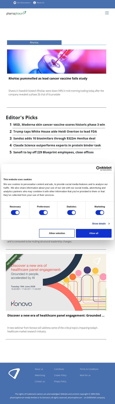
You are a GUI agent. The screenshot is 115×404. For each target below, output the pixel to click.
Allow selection (57, 233)
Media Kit (40, 2)
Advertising (40, 375)
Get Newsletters (24, 2)
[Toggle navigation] (108, 13)
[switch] (43, 212)
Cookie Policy (60, 375)
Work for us (85, 375)
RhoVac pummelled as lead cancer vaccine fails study (48, 78)
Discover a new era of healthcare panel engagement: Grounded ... (56, 315)
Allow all (93, 233)
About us (39, 369)
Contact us (40, 381)
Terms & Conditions (89, 369)
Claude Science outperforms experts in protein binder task (57, 145)
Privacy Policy (60, 381)
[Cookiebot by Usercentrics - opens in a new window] (98, 168)
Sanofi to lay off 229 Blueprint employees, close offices (53, 152)
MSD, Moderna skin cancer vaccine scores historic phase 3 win (59, 124)
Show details (99, 223)
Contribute (59, 369)
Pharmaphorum (14, 373)
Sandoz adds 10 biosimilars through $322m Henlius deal (54, 138)
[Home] (16, 13)
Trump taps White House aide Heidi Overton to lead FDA (55, 131)
